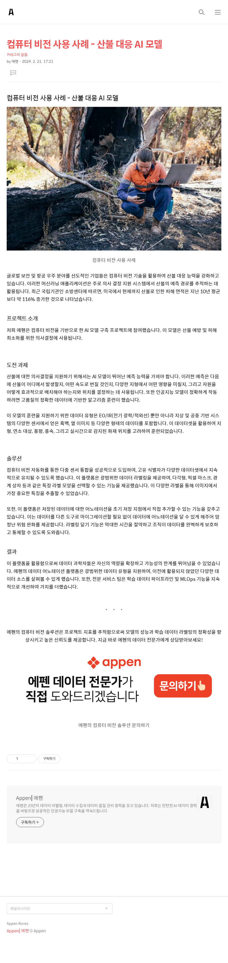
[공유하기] (23, 759)
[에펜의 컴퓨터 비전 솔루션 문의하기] (114, 653)
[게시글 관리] (30, 759)
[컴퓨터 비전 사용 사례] (114, 109)
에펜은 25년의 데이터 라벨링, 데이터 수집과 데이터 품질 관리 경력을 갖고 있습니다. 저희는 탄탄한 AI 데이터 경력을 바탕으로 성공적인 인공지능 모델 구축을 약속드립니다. (106, 807)
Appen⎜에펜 (29, 798)
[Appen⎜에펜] (11, 12)
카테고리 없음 (17, 54)
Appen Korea (17, 923)
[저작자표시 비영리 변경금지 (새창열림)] (67, 759)
